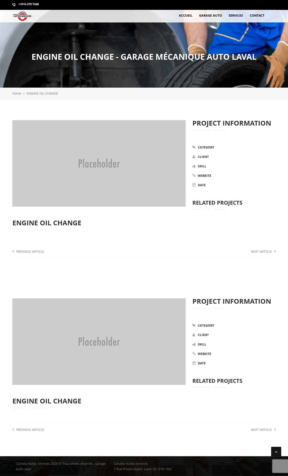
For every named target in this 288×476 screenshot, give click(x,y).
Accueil (185, 15)
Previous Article (29, 251)
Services (236, 15)
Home (16, 93)
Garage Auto (210, 15)
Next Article (262, 251)
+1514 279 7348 (28, 4)
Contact (257, 15)
